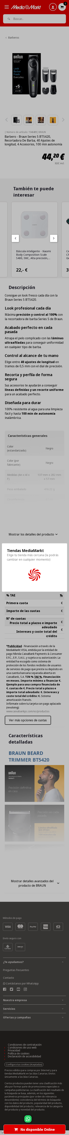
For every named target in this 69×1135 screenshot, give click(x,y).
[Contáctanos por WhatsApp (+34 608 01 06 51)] (65, 1120)
